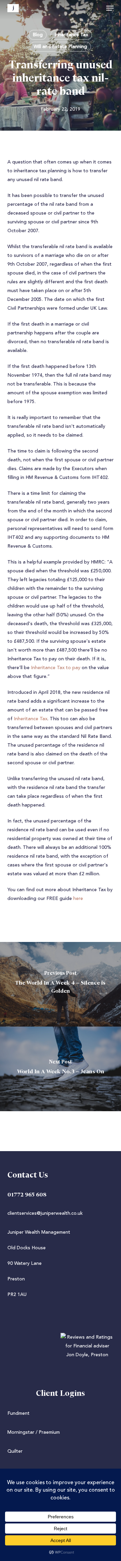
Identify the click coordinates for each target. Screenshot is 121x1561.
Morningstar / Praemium (33, 1432)
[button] (110, 8)
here (78, 898)
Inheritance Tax (71, 35)
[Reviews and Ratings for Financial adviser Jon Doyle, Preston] (60, 1355)
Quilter (15, 1451)
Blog (38, 35)
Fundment (18, 1413)
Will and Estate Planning (60, 46)
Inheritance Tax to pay (55, 668)
